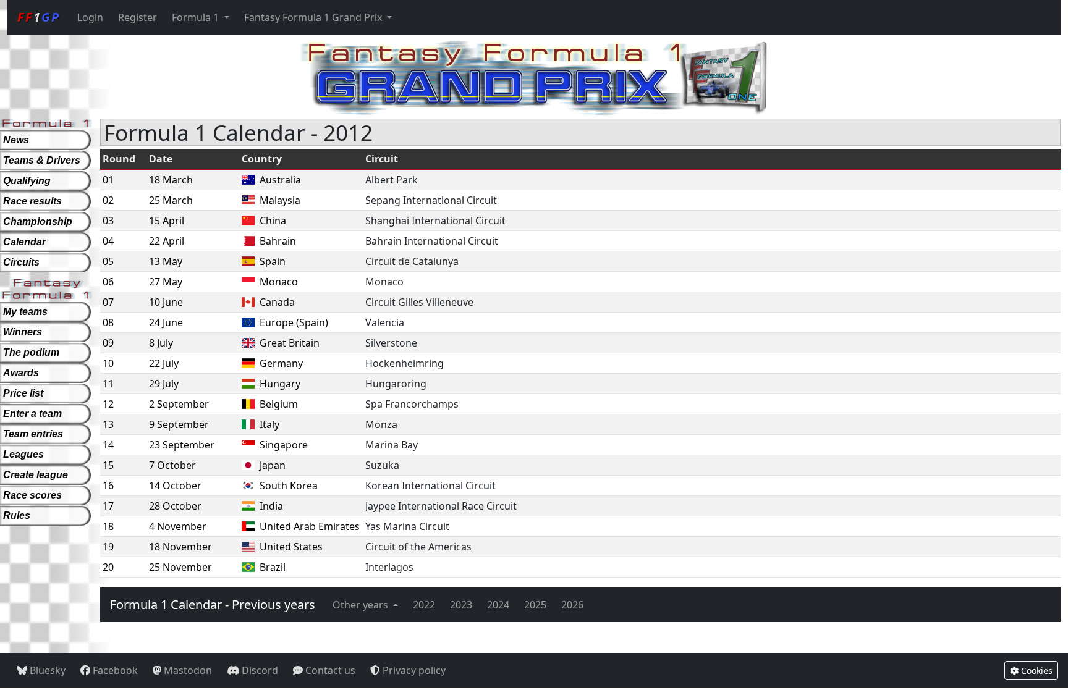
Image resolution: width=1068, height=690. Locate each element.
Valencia (384, 322)
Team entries (33, 434)
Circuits (21, 262)
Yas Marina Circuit (407, 526)
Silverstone (391, 343)
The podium (31, 352)
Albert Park (391, 180)
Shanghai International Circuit (435, 220)
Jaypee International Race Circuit (441, 506)
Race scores (32, 495)
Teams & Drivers (41, 160)
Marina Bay (391, 445)
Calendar (24, 242)
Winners (22, 332)
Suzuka (382, 465)
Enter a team (32, 413)
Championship (37, 221)
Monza (381, 424)
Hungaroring (395, 383)
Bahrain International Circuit (431, 241)
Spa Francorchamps (412, 404)
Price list (23, 393)
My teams (25, 311)
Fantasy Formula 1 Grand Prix (314, 17)
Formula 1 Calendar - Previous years (212, 604)
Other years (362, 605)
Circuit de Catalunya (412, 261)
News (16, 140)
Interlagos (389, 567)
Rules (16, 515)
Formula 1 (196, 17)
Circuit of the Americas (418, 546)
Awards (21, 373)
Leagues (23, 454)
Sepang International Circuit (431, 200)
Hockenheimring (404, 363)
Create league (35, 474)
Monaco (384, 281)
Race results (32, 201)
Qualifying (27, 180)
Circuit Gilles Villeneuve (419, 302)
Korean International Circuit (430, 485)
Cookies (1036, 670)
